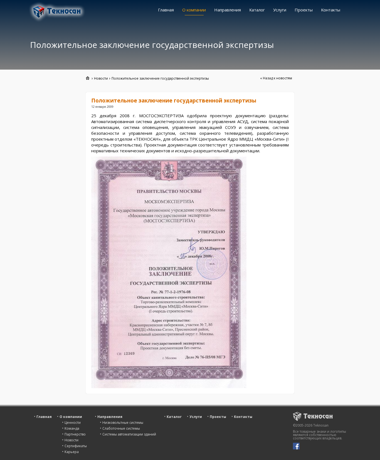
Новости (71, 440)
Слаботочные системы (121, 428)
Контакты (330, 10)
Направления (227, 10)
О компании (194, 10)
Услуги (279, 10)
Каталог (257, 10)
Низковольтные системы (122, 422)
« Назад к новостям (276, 78)
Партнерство (75, 434)
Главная (166, 10)
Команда (72, 428)
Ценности (73, 422)
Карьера (72, 451)
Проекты (304, 10)
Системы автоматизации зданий (129, 434)
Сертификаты (76, 446)
